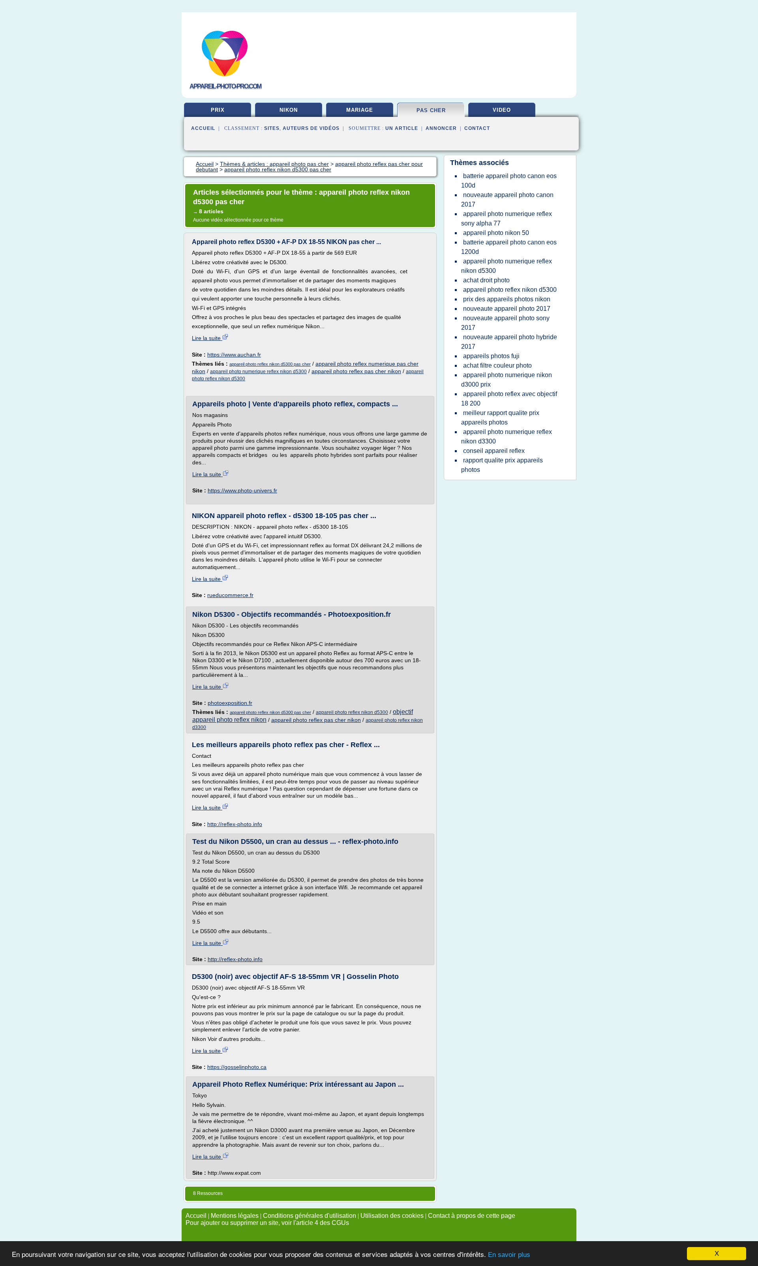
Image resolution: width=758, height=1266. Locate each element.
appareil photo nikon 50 (496, 232)
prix (218, 110)
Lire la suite (207, 338)
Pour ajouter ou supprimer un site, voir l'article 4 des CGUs (267, 1222)
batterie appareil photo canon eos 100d (509, 181)
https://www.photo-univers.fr (242, 490)
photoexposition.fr (230, 703)
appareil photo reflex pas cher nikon (356, 371)
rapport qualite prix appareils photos (502, 465)
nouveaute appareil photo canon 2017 (507, 200)
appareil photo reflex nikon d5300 (352, 712)
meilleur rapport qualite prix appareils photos (500, 417)
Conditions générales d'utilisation (309, 1215)
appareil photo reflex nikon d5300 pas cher (270, 364)
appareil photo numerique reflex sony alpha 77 (506, 218)
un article (401, 128)
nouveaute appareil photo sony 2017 (505, 323)
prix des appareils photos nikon (506, 299)
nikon (289, 110)
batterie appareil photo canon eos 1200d (509, 247)
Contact (477, 128)
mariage (359, 110)
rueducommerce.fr (230, 595)
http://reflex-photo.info (234, 824)
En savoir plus (509, 1254)
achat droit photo (486, 280)
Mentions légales (235, 1215)
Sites (272, 128)
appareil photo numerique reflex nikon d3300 (506, 436)
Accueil (203, 128)
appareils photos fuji (491, 356)
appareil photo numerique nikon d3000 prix (506, 380)
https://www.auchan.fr (234, 354)
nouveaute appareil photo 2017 (506, 308)
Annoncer (441, 128)
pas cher (431, 110)
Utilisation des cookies (392, 1215)
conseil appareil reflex (494, 450)
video (502, 110)
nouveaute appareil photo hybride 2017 (509, 342)
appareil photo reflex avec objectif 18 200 (509, 399)
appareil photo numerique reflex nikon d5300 (258, 371)
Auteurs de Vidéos (311, 128)
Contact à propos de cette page (471, 1215)
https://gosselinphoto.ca (236, 1067)
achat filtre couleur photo (497, 365)
